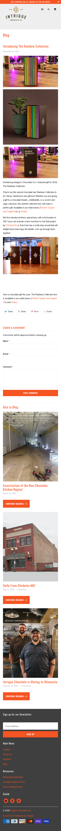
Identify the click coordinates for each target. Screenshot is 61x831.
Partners (7, 759)
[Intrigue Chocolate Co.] (16, 16)
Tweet (10, 311)
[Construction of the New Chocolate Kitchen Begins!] (30, 448)
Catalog (6, 749)
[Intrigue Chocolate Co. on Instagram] (18, 800)
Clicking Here (12, 225)
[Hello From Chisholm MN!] (30, 548)
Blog (6, 35)
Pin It (36, 311)
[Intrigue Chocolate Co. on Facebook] (12, 800)
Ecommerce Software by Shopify (18, 816)
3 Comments (26, 686)
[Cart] (55, 9)
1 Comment (21, 590)
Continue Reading (15, 503)
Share (23, 311)
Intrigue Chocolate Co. (20, 810)
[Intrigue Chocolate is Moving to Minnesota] (30, 644)
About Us (7, 754)
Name (6, 341)
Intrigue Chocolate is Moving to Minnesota (30, 681)
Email (49, 311)
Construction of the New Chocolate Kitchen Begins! (25, 487)
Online (14, 302)
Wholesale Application (13, 777)
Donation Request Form (14, 782)
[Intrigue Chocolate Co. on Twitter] (6, 800)
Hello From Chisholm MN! (19, 585)
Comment (8, 367)
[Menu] (42, 9)
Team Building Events (13, 787)
